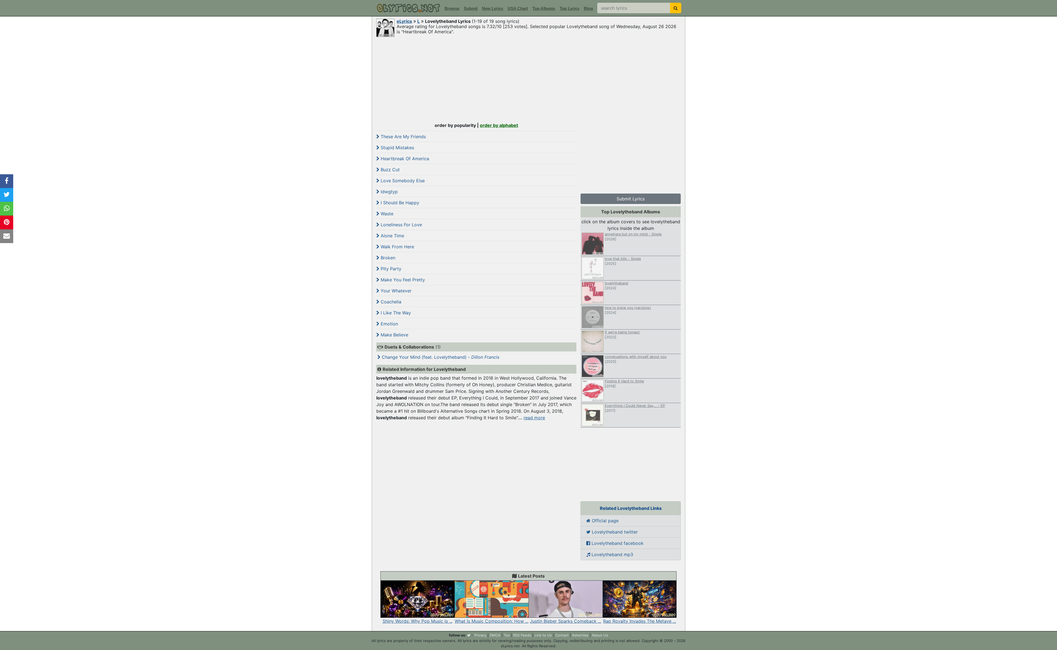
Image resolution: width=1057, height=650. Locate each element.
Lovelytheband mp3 (611, 554)
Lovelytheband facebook (617, 543)
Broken (387, 257)
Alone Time (391, 235)
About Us (600, 635)
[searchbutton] (675, 8)
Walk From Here (396, 246)
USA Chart (518, 8)
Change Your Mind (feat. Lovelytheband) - (439, 357)
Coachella (390, 301)
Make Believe (393, 335)
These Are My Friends (402, 136)
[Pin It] (6, 222)
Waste (386, 213)
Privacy (480, 635)
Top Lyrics (569, 8)
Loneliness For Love (400, 224)
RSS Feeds (522, 635)
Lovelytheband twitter (614, 532)
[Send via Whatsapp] (6, 209)
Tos (507, 635)
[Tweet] (6, 195)
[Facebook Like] (6, 181)
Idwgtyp (388, 191)
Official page (604, 520)
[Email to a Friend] (6, 236)
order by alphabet (499, 125)
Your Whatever (395, 290)
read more (534, 417)
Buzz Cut (389, 169)
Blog (588, 8)
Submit (471, 8)
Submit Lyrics (631, 199)
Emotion (388, 324)
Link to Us (543, 635)
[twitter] (468, 635)
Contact (562, 635)
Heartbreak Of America (404, 158)
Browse (452, 8)
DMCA (495, 635)
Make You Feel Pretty (402, 279)
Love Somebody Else (402, 180)
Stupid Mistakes (396, 147)
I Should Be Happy (399, 202)
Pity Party (390, 268)
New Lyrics (492, 8)
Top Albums (543, 8)
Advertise (580, 635)
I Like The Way (395, 313)
